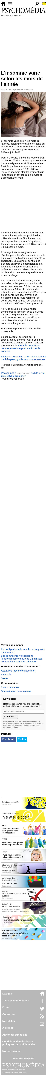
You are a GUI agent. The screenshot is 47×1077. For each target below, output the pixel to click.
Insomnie (6, 674)
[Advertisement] (23, 43)
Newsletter (8, 1021)
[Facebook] (42, 1002)
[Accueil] (4, 5)
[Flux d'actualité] (42, 1018)
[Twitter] (42, 1010)
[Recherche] (36, 5)
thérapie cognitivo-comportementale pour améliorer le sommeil (20, 348)
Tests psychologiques (15, 1000)
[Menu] (11, 5)
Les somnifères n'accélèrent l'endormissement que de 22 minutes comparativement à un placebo (21, 658)
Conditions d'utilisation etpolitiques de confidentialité (19, 1043)
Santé (4, 678)
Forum (6, 1007)
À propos (7, 1027)
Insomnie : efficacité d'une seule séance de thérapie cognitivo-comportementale (23, 358)
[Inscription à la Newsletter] (43, 5)
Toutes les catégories (23, 1059)
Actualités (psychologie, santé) (18, 670)
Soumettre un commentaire (16, 691)
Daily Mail (35, 373)
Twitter (22, 739)
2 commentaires (10, 687)
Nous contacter (11, 1051)
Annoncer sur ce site (14, 1034)
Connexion (9, 1014)
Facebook (8, 739)
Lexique (7, 993)
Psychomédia (7, 90)
